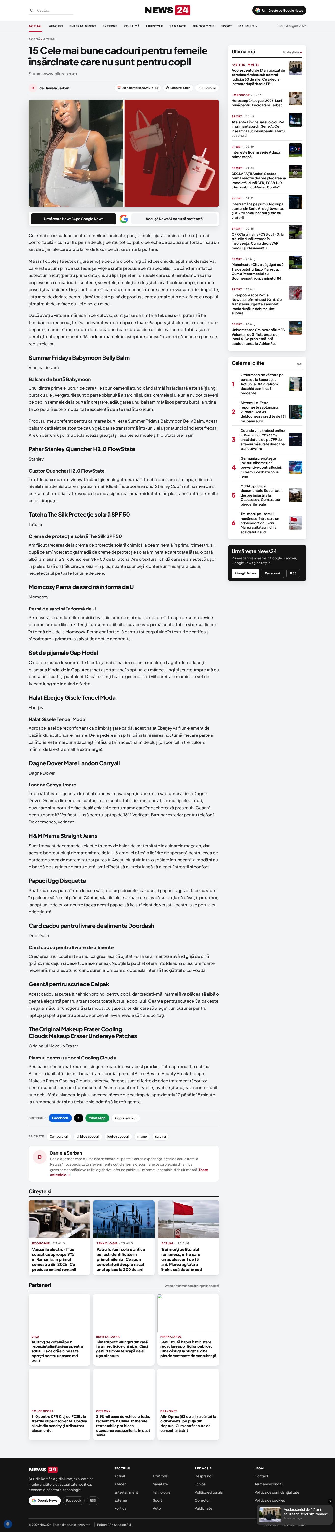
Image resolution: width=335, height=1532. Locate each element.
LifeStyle (154, 26)
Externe (110, 26)
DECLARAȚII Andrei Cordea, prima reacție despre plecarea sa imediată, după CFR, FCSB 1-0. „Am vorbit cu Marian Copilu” (259, 180)
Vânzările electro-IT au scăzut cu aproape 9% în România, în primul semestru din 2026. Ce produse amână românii (54, 1259)
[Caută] (32, 10)
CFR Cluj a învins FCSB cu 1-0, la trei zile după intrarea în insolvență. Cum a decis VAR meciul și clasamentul (258, 241)
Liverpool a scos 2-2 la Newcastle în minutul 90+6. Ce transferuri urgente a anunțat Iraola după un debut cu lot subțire (257, 304)
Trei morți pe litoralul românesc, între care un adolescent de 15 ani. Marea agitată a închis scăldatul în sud (181, 1259)
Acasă (34, 39)
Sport (226, 26)
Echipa (200, 1484)
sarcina (160, 1136)
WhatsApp (97, 1118)
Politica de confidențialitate (277, 1492)
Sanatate (177, 26)
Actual (35, 26)
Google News (245, 573)
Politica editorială (209, 1492)
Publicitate (203, 1508)
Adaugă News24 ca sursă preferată (174, 218)
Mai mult (247, 26)
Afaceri (56, 26)
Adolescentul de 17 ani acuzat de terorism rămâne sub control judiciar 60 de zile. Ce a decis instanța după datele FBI (258, 77)
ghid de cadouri (88, 1136)
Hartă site (271, 1525)
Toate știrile (292, 52)
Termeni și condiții (269, 1484)
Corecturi (202, 1500)
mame (142, 1136)
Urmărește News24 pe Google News (73, 218)
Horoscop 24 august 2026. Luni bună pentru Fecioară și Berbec (257, 102)
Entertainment (82, 26)
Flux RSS (288, 1525)
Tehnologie (204, 26)
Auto (157, 1508)
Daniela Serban (66, 1153)
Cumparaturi (59, 1136)
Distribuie (207, 88)
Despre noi (203, 1476)
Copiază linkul (125, 1118)
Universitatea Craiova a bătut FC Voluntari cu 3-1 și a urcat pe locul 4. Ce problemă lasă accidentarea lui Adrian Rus (258, 336)
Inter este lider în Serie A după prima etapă (256, 154)
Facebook (60, 1118)
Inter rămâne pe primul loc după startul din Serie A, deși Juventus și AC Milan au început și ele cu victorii (258, 211)
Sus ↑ (302, 1525)
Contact (261, 1476)
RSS (293, 573)
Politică (132, 26)
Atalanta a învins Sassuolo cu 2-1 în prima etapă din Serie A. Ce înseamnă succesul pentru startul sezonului (259, 128)
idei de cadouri (118, 1136)
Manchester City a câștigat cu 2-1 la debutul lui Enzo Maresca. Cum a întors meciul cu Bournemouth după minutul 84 (259, 271)
